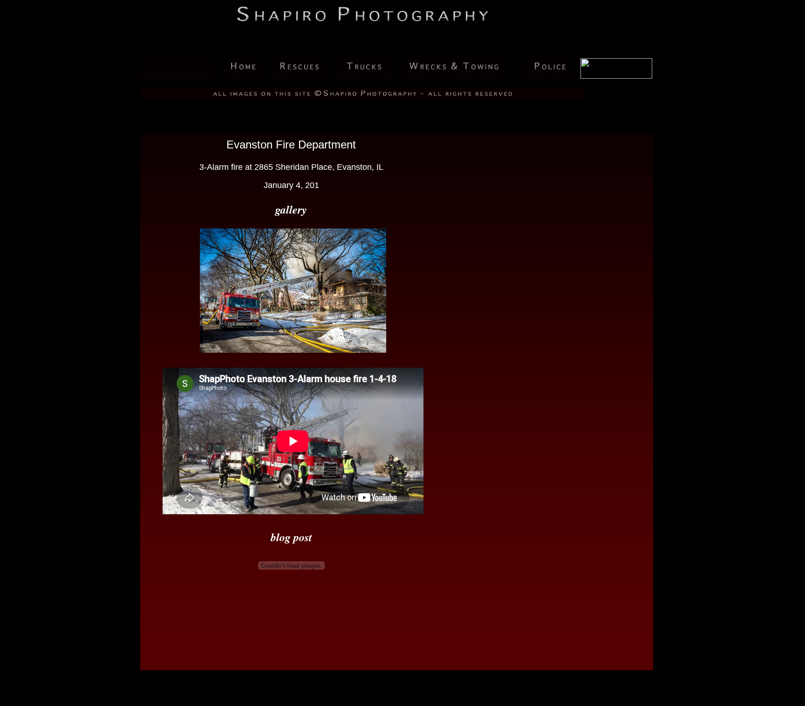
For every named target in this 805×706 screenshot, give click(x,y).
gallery (291, 209)
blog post (291, 537)
